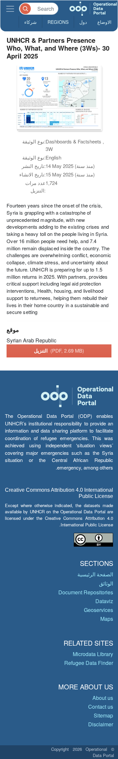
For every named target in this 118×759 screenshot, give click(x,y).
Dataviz (104, 601)
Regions (58, 22)
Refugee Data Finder (88, 663)
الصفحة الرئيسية (95, 574)
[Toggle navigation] (10, 8)
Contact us (100, 706)
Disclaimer (100, 724)
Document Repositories (85, 592)
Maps (106, 618)
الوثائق (106, 583)
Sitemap (103, 715)
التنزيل (59, 350)
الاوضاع (104, 22)
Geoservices (98, 610)
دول (83, 22)
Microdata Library (93, 654)
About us (102, 697)
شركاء (30, 22)
